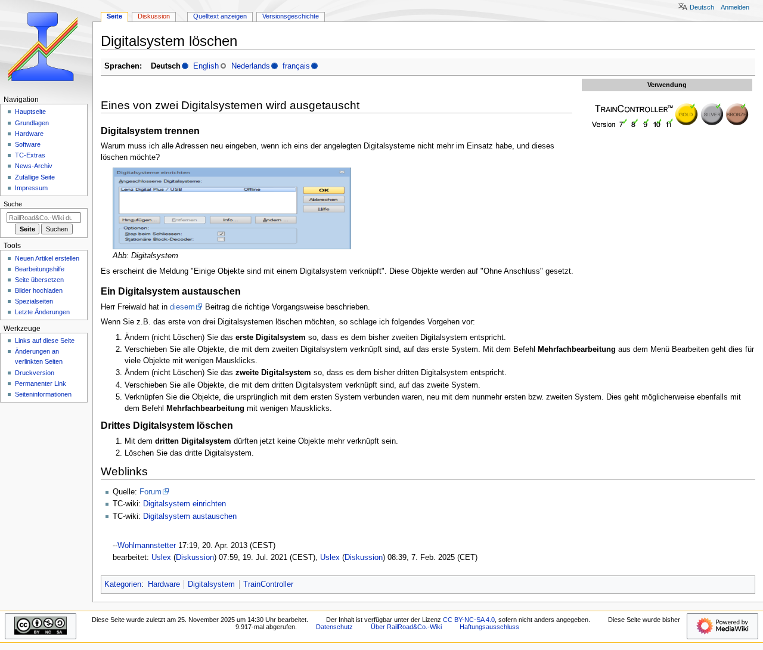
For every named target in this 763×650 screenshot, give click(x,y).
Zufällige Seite (35, 177)
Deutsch (702, 7)
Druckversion (34, 372)
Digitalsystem (211, 584)
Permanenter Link (40, 383)
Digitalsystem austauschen (190, 516)
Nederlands (250, 66)
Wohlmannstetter (146, 545)
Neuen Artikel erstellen (47, 258)
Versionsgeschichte (290, 16)
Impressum (31, 187)
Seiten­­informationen (43, 394)
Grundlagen (32, 122)
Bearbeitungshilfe (39, 269)
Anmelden (735, 7)
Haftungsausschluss (489, 626)
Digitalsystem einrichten (184, 504)
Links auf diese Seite (45, 340)
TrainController (268, 584)
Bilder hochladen (39, 290)
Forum (150, 492)
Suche (13, 204)
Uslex (161, 557)
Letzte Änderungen (42, 311)
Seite (114, 16)
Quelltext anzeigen (220, 16)
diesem (182, 307)
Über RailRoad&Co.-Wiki (406, 626)
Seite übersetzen (39, 279)
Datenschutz (334, 626)
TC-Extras (30, 155)
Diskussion (195, 557)
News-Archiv (33, 165)
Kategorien (122, 584)
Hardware (164, 584)
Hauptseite (30, 111)
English (206, 66)
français (296, 66)
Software (28, 144)
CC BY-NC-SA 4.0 (469, 619)
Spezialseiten (34, 301)
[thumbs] (667, 115)
